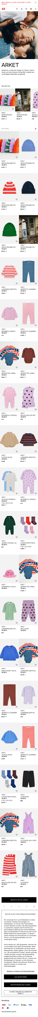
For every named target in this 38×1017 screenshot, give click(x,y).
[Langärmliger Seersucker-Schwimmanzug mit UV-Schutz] (9, 611)
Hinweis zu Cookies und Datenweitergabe (20, 971)
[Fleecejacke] (9, 439)
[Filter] (35, 128)
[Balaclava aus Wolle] (28, 397)
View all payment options (9, 1011)
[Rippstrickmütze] (7, 99)
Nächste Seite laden (19, 900)
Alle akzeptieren (20, 977)
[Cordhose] (28, 779)
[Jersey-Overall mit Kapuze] (9, 525)
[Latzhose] (28, 864)
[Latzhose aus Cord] (28, 822)
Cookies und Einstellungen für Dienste (20, 992)
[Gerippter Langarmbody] (9, 355)
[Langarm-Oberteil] (9, 271)
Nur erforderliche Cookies (20, 985)
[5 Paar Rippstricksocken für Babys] (28, 525)
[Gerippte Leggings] (28, 271)
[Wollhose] (28, 611)
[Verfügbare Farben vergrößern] (33, 119)
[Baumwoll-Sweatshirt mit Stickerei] (9, 313)
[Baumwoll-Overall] (9, 397)
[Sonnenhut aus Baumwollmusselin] (9, 569)
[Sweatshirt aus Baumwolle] (9, 653)
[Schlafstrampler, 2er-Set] (9, 481)
